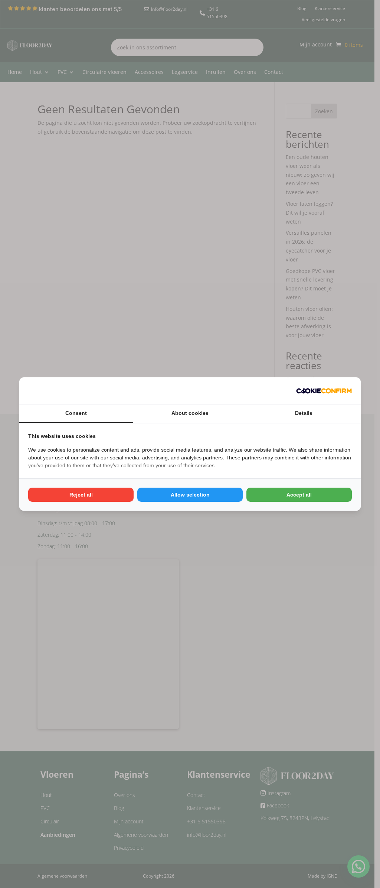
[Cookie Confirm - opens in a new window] (324, 390)
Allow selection (190, 495)
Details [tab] (303, 413)
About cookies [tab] (190, 413)
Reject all (81, 495)
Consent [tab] (76, 413)
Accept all (299, 495)
